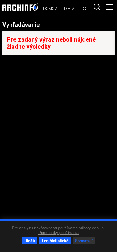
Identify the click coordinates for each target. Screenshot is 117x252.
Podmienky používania (58, 232)
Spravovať (84, 240)
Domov (50, 8)
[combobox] (97, 7)
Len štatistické (55, 240)
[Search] (97, 7)
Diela (69, 8)
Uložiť (29, 240)
